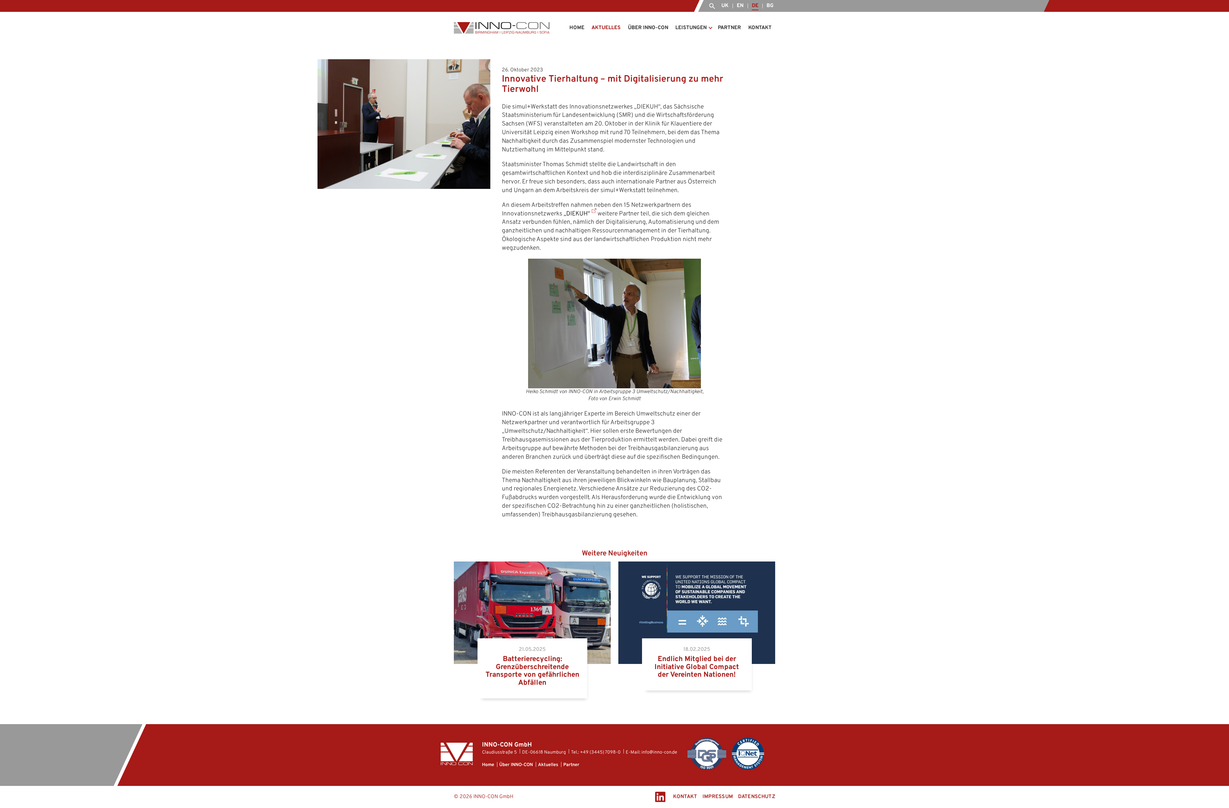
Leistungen (691, 28)
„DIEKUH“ (577, 214)
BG (770, 6)
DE (755, 6)
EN (740, 6)
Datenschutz (756, 797)
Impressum (718, 797)
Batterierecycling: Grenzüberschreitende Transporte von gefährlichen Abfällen (518, 568)
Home (576, 28)
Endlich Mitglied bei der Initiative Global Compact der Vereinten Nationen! (690, 568)
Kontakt (760, 28)
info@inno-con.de (659, 752)
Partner (729, 28)
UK (724, 6)
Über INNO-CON (648, 28)
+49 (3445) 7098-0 (600, 752)
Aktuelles (606, 28)
